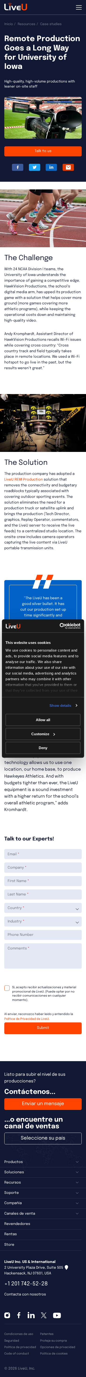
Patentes (47, 1334)
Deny (43, 748)
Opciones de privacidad (57, 1347)
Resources (26, 24)
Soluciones (14, 1172)
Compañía (13, 1203)
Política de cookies (54, 1353)
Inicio (8, 24)
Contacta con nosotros (25, 1294)
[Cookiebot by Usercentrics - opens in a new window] (61, 626)
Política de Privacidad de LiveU (26, 1018)
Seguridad (11, 1340)
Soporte (11, 1193)
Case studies (51, 24)
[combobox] (43, 908)
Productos (13, 1162)
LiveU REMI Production (23, 480)
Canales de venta (19, 1214)
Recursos (12, 1183)
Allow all (43, 720)
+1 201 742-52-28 (26, 1284)
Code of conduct (16, 1353)
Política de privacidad (20, 1347)
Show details (60, 705)
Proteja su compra (53, 1340)
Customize (40, 734)
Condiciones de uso (18, 1334)
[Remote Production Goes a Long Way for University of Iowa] (68, 167)
